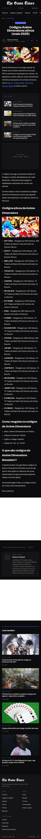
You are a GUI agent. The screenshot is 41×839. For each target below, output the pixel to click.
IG (5, 8)
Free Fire (5, 13)
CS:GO (35, 13)
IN (36, 40)
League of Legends (16, 13)
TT (11, 8)
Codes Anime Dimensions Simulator (14, 547)
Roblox (31, 547)
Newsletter (5, 826)
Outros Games (10, 18)
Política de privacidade (9, 829)
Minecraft (4, 811)
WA (32, 40)
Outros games (26, 804)
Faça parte (5, 823)
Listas (24, 794)
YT (8, 8)
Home (3, 18)
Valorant (27, 13)
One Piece (29, 83)
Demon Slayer (8, 86)
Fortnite (4, 808)
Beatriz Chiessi (12, 40)
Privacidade (32, 836)
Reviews (24, 798)
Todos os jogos (27, 808)
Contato (4, 819)
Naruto (10, 83)
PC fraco (24, 801)
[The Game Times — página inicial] (20, 3)
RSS (38, 836)
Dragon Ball (19, 83)
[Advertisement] (20, 519)
